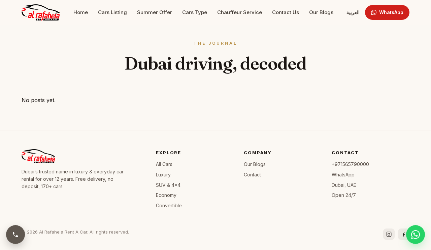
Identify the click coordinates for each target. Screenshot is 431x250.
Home (80, 12)
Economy (166, 195)
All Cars (164, 164)
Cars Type (194, 12)
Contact (252, 174)
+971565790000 (350, 164)
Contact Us (285, 12)
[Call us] (15, 234)
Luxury (163, 174)
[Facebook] (403, 234)
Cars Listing (112, 12)
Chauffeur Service (239, 12)
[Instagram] (389, 234)
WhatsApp (391, 12)
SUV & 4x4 (168, 185)
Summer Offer (154, 12)
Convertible (169, 205)
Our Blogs (321, 12)
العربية (353, 12)
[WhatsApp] (415, 234)
